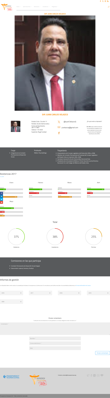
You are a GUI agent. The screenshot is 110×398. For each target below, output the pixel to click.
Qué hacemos (26, 7)
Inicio (17, 7)
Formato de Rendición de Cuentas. (83, 285)
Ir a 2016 (2, 176)
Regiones (54, 7)
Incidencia (45, 7)
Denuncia (36, 7)
